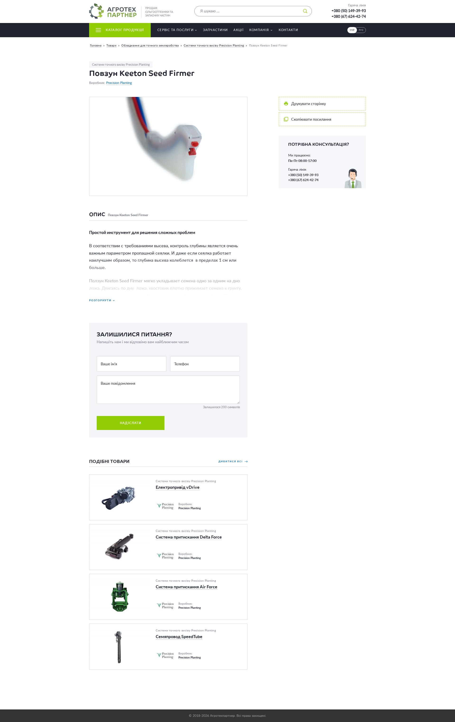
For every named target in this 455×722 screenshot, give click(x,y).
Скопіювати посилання (311, 119)
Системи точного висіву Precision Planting (214, 45)
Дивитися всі (231, 461)
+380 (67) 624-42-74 (349, 16)
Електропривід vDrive (108, 477)
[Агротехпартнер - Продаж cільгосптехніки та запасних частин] (112, 11)
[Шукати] (305, 11)
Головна (95, 45)
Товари (111, 45)
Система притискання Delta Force (118, 527)
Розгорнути (100, 300)
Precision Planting (119, 83)
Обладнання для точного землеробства (150, 45)
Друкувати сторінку (308, 103)
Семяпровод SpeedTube (109, 627)
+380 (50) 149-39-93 (349, 11)
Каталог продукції (125, 30)
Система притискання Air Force (116, 577)
